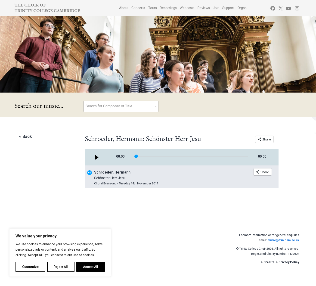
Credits (268, 262)
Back (27, 136)
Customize (30, 267)
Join (216, 8)
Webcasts (187, 8)
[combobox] (121, 106)
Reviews (204, 8)
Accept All (90, 267)
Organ (242, 8)
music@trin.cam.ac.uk (283, 240)
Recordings (168, 8)
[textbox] (121, 106)
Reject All (61, 267)
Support (228, 8)
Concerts (138, 8)
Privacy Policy (289, 262)
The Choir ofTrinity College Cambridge (47, 8)
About (123, 8)
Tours (152, 8)
